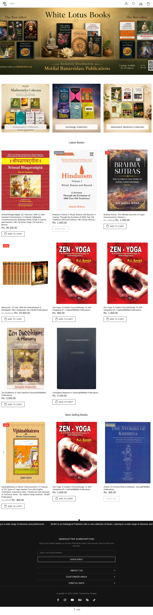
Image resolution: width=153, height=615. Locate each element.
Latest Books (76, 142)
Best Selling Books (76, 414)
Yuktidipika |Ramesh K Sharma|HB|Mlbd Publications (75, 393)
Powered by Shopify (88, 593)
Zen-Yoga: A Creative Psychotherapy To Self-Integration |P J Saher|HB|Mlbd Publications (123, 308)
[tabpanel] (25, 464)
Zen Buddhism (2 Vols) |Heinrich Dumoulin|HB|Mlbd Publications (23, 394)
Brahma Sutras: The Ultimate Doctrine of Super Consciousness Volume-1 (124, 215)
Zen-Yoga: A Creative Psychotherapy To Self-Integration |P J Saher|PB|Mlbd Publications (72, 308)
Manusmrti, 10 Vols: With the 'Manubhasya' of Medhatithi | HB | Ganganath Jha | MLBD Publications (24, 308)
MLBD (12, 4)
